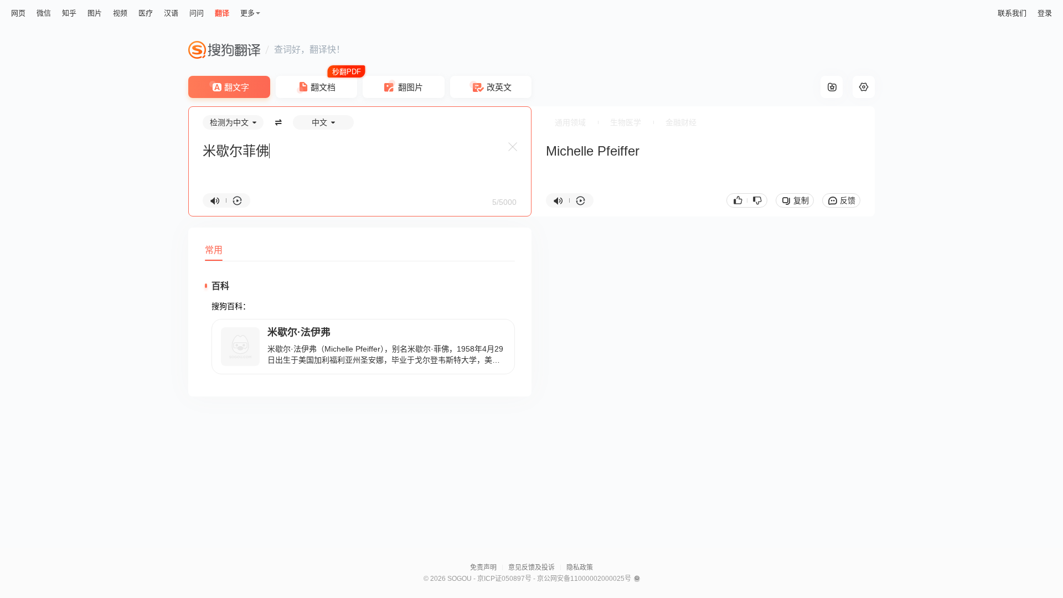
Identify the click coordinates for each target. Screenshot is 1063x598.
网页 (18, 13)
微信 (44, 13)
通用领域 (570, 122)
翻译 (222, 13)
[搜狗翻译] (224, 49)
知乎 (69, 13)
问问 (196, 13)
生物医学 (625, 122)
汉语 (171, 13)
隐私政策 (579, 567)
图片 (94, 13)
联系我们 (1012, 13)
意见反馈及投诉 (531, 567)
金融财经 (680, 122)
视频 (120, 13)
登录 (1045, 13)
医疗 (145, 13)
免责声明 (483, 567)
